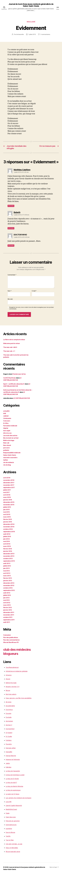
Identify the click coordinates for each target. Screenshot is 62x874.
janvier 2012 (7, 610)
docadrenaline (10, 706)
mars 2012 (7, 605)
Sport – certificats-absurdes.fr (14, 384)
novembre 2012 (8, 585)
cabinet (5, 416)
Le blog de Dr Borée (12, 779)
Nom (9, 291)
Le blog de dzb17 (11, 782)
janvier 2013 (7, 580)
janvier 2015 (7, 522)
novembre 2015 (8, 504)
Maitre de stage (8, 440)
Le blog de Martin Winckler (14, 786)
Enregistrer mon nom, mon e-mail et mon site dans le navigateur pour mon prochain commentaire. (31, 308)
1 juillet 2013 (32, 34)
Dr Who (5, 423)
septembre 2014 (9, 531)
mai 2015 (6, 512)
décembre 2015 (8, 502)
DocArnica (9, 709)
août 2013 (6, 563)
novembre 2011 (8, 615)
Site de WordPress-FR (11, 642)
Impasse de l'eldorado (13, 759)
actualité (6, 411)
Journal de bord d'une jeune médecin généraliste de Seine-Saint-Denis (31, 5)
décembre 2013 (8, 553)
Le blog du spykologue (13, 790)
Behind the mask (11, 683)
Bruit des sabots (11, 694)
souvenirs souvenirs (10, 457)
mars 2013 (7, 576)
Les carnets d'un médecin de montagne (18, 798)
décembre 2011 (8, 612)
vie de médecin (8, 462)
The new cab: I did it (10, 347)
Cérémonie (7, 418)
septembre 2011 (9, 620)
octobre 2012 (8, 588)
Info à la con (7, 433)
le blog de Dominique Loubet (15, 775)
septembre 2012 (9, 590)
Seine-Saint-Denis (9, 455)
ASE (4, 413)
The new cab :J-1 (9, 351)
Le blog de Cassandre (13, 771)
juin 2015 (6, 509)
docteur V (9, 725)
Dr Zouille (9, 736)
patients (6, 450)
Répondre (11, 205)
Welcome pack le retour (11, 343)
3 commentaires (45, 34)
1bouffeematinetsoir (12, 667)
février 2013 (7, 578)
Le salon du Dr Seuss (12, 794)
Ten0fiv (8, 836)
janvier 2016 (7, 500)
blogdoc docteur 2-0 (12, 686)
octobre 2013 (8, 558)
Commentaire (12, 275)
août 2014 (6, 534)
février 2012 (7, 607)
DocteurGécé (10, 729)
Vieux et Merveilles (12, 848)
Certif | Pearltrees (9, 378)
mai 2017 (6, 492)
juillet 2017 (7, 490)
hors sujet (6, 430)
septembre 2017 (9, 487)
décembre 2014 (8, 524)
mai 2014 (6, 541)
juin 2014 (6, 539)
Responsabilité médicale (11, 452)
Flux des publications (10, 637)
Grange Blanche (11, 756)
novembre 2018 (8, 480)
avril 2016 (6, 495)
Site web (10, 299)
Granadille (9, 752)
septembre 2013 (9, 561)
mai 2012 (6, 600)
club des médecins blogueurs (17, 652)
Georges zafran (11, 748)
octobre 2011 (7, 617)
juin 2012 (6, 598)
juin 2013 (6, 568)
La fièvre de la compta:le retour (14, 339)
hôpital (5, 428)
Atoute (8, 679)
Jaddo (8, 763)
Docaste (8, 713)
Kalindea (8, 767)
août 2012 (6, 593)
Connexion (7, 635)
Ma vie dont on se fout (10, 438)
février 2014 (7, 549)
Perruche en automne (13, 821)
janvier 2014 (7, 551)
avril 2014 (6, 544)
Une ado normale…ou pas (14, 844)
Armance (8, 675)
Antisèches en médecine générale (16, 671)
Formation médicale (10, 426)
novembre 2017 (8, 485)
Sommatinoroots (11, 825)
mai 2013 (6, 571)
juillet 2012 (7, 595)
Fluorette (9, 744)
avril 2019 (6, 478)
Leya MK (8, 802)
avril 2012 (6, 602)
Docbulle (8, 717)
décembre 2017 (8, 482)
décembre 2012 (8, 583)
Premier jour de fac (19, 374)
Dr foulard (9, 733)
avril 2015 (6, 514)
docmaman (9, 721)
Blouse (8, 690)
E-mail (34, 291)
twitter (5, 460)
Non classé (31, 21)
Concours (6, 421)
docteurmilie (20, 34)
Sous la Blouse (10, 832)
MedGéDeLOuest (11, 809)
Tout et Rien (10, 840)
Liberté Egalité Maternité (14, 805)
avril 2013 (6, 573)
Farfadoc (9, 740)
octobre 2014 (8, 529)
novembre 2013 (8, 556)
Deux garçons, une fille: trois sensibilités (18, 698)
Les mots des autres (10, 435)
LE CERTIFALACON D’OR (21, 398)
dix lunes (8, 702)
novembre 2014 (8, 527)
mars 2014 (7, 546)
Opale (7, 813)
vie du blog (7, 465)
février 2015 (7, 519)
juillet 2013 (7, 566)
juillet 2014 (7, 536)
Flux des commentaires (11, 640)
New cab (6, 443)
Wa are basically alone (13, 851)
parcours (6, 448)
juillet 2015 (7, 507)
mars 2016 (7, 497)
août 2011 (6, 622)
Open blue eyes (11, 817)
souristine (9, 828)
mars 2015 (7, 517)
